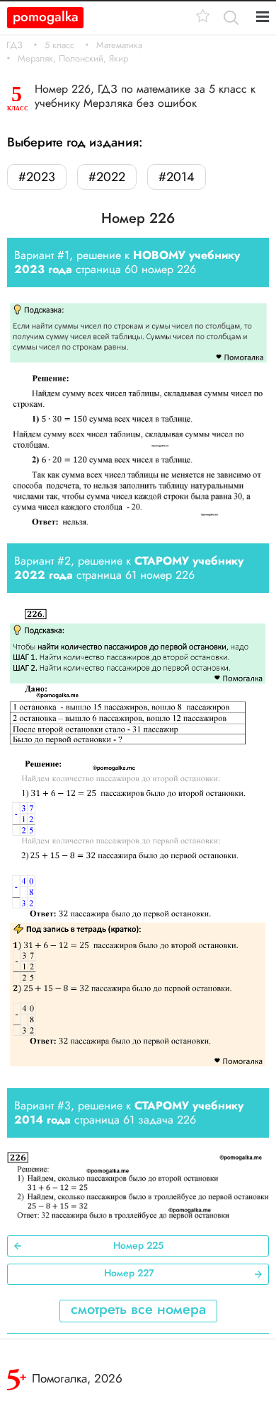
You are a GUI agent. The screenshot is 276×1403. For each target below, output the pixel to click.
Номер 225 (138, 1245)
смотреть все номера (138, 1309)
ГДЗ (14, 45)
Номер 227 (129, 1273)
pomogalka (46, 16)
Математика (119, 45)
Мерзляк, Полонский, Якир (73, 58)
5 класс (59, 45)
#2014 (177, 177)
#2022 (106, 177)
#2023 (36, 177)
